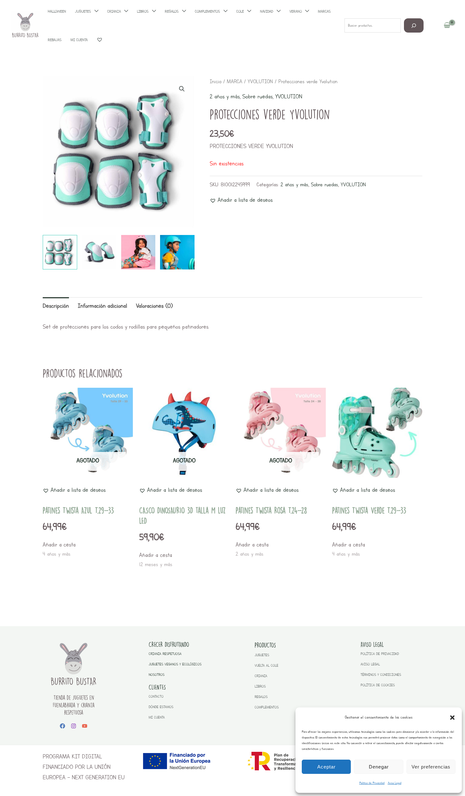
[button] (452, 717)
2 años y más (225, 96)
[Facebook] (62, 726)
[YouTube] (84, 726)
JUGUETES (262, 655)
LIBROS (260, 686)
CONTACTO (156, 696)
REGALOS (261, 696)
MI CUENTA (157, 717)
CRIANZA (261, 676)
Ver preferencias (431, 766)
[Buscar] (414, 25)
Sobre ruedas (257, 96)
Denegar (379, 766)
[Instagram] (73, 726)
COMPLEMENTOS (267, 707)
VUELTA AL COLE (266, 665)
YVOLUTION (260, 81)
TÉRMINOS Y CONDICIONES (381, 674)
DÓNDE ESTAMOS (161, 707)
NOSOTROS (156, 674)
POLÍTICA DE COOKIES (378, 685)
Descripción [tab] (56, 306)
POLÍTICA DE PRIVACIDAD (380, 653)
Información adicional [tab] (102, 306)
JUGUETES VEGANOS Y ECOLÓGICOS (175, 664)
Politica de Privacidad (372, 783)
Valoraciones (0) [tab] (154, 306)
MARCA (234, 81)
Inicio (215, 81)
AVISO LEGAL (370, 664)
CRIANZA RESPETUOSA (165, 653)
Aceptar (326, 766)
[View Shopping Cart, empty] (447, 25)
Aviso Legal (394, 783)
